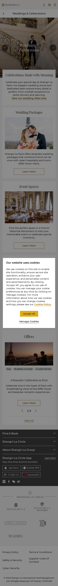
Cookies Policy (42, 304)
